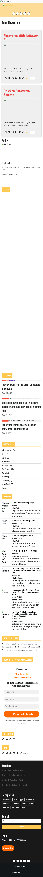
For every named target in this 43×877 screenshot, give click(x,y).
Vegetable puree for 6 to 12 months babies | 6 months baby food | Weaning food (21, 407)
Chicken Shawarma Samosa (17, 92)
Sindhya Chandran (18, 578)
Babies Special (5, 399)
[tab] (38, 7)
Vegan (4, 488)
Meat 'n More (6, 469)
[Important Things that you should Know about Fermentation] (21, 420)
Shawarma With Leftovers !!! (21, 37)
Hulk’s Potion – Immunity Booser (24, 520)
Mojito (4, 473)
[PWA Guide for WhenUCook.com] (21, 840)
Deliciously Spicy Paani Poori (22, 535)
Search (21, 827)
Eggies (4, 457)
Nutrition (5, 476)
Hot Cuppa (5, 465)
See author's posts (9, 174)
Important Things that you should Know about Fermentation (19, 427)
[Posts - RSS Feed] (8, 840)
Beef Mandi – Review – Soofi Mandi (24, 550)
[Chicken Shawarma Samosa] (22, 108)
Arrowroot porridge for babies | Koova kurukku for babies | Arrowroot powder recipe (26, 592)
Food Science (5, 380)
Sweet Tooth (12, 380)
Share (27, 78)
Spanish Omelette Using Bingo (23, 502)
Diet (3, 454)
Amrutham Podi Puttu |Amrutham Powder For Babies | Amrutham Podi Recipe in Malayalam (24, 614)
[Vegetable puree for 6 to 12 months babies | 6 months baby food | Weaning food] (21, 398)
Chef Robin (7, 163)
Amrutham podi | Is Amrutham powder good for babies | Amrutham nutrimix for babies (26, 570)
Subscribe (8, 848)
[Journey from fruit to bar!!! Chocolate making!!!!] (19, 380)
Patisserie (5, 480)
